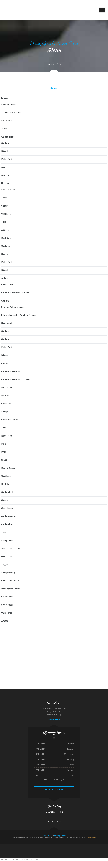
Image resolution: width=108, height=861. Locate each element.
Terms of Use (47, 836)
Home (49, 64)
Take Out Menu (54, 821)
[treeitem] (54, 621)
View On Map (54, 720)
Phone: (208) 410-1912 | (54, 812)
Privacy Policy (60, 836)
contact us (92, 838)
